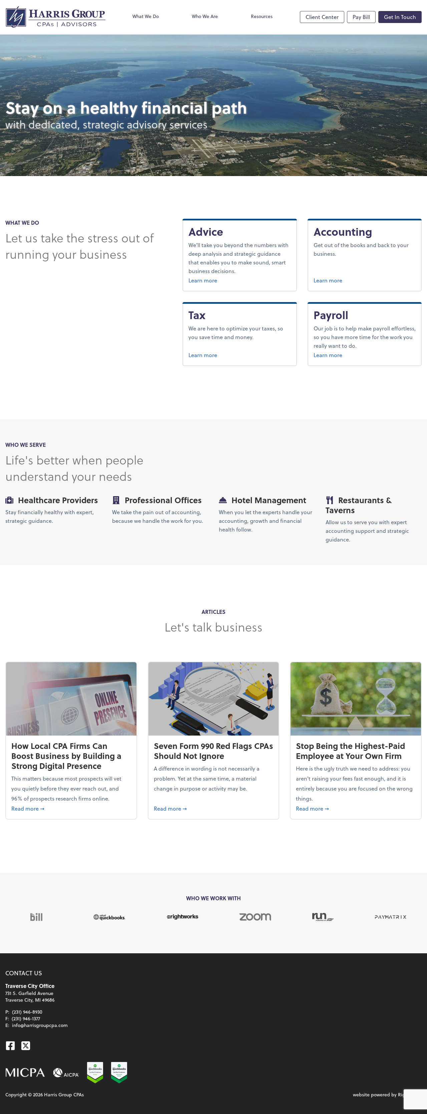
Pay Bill (361, 17)
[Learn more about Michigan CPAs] (25, 1072)
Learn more (219, 280)
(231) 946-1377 (26, 1018)
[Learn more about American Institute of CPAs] (66, 1072)
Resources (262, 16)
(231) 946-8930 (27, 1011)
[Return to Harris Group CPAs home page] (55, 17)
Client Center (322, 17)
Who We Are (205, 16)
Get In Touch (400, 17)
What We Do (145, 16)
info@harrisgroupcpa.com (40, 1025)
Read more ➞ (71, 808)
